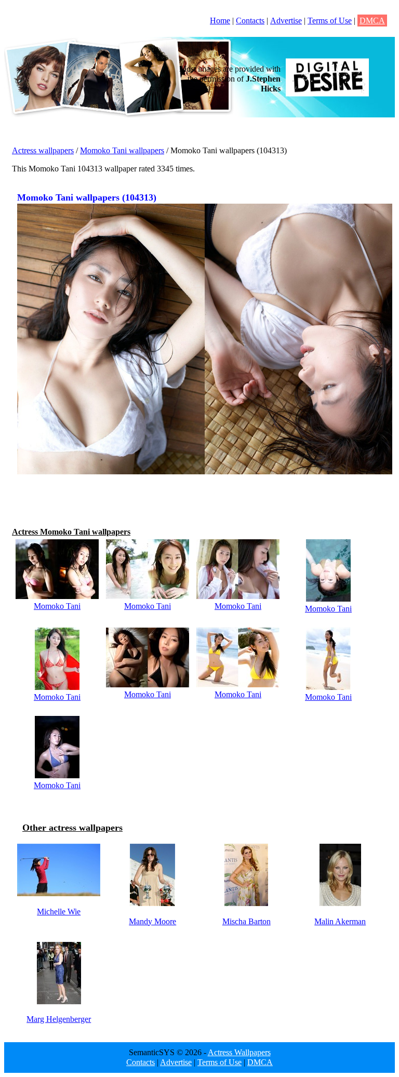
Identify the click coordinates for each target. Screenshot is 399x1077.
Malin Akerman (340, 921)
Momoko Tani (57, 606)
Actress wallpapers (43, 150)
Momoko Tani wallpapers (122, 150)
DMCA (372, 20)
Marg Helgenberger (58, 1019)
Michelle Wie (59, 911)
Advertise (286, 20)
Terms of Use (330, 20)
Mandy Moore (152, 921)
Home (220, 20)
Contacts (250, 20)
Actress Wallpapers (239, 1052)
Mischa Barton (246, 921)
